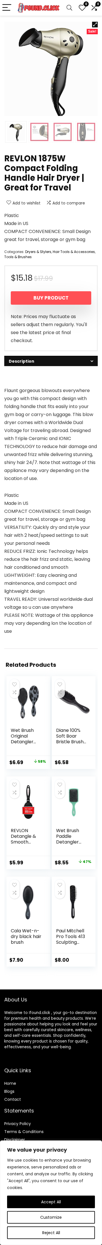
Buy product (51, 297)
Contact (12, 1099)
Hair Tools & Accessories (74, 251)
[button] (95, 24)
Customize (51, 1217)
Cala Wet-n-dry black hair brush (26, 936)
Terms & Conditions (24, 1131)
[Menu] (7, 7)
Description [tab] (21, 361)
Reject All (51, 1233)
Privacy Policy (17, 1123)
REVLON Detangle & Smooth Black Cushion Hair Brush (24, 844)
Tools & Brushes (18, 256)
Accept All (51, 1202)
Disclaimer (14, 1139)
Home (10, 1083)
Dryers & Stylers (38, 251)
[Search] (69, 7)
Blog (8, 1091)
